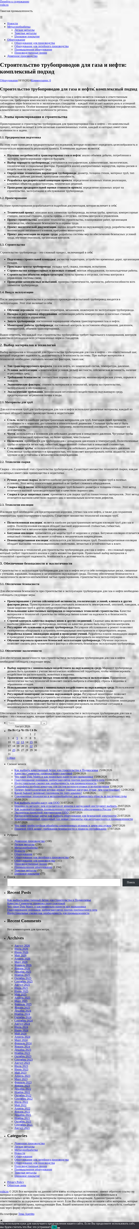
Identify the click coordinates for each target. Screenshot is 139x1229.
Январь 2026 (22, 968)
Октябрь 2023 (22, 1056)
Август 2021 (22, 1128)
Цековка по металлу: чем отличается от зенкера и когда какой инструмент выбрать (65, 806)
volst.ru (4, 4)
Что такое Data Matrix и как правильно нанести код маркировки (53, 776)
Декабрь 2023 (22, 1049)
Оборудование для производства (34, 860)
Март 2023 (21, 1079)
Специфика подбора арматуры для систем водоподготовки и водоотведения (61, 786)
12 (17, 742)
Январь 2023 (22, 1085)
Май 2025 (20, 994)
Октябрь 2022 (22, 1095)
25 (13, 750)
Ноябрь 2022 (22, 1092)
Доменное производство (29, 841)
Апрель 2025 (22, 997)
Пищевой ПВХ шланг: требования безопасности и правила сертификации (60, 828)
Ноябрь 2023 (22, 1053)
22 (31, 746)
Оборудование (9, 80)
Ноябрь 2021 (22, 1118)
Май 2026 (20, 955)
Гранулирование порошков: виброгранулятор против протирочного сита (59, 779)
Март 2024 (21, 1040)
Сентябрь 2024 (23, 1020)
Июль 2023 (21, 1066)
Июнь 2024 (21, 1030)
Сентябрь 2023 (23, 1059)
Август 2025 (22, 984)
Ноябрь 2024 (22, 1014)
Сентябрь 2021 (23, 1124)
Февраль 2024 (22, 1043)
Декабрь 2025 (22, 971)
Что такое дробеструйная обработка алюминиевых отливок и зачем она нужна (62, 825)
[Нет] (58, 1227)
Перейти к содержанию (14, 1)
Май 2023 (20, 1072)
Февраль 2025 (22, 1004)
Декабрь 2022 (22, 1088)
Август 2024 (22, 1023)
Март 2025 (21, 1001)
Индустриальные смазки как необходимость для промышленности (55, 783)
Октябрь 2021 (22, 1121)
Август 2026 (22, 945)
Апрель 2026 (22, 958)
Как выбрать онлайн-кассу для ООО (37, 802)
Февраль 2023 (22, 1082)
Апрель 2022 (22, 1108)
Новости (19, 850)
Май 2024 (20, 1033)
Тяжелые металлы (25, 870)
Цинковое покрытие (27, 873)
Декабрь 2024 (22, 1010)
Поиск (11, 876)
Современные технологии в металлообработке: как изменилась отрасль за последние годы (70, 796)
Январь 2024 (22, 1046)
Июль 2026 (21, 948)
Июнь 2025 (21, 991)
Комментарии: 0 (41, 80)
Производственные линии (30, 863)
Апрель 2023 (22, 1075)
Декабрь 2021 (22, 1114)
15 (31, 742)
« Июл (11, 757)
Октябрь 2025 (22, 978)
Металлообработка (26, 847)
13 (22, 742)
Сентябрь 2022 (23, 1098)
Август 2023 (22, 1062)
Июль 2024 (21, 1027)
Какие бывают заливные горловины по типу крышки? (48, 792)
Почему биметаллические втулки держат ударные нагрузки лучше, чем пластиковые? (67, 789)
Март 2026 (21, 961)
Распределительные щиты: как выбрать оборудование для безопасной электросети (65, 815)
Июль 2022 (21, 1101)
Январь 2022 (22, 1111)
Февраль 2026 (22, 965)
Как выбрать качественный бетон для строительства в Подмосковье (56, 770)
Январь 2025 (22, 1007)
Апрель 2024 (22, 1036)
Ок (54, 1227)
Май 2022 (20, 1105)
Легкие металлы (24, 844)
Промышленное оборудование (33, 867)
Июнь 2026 (21, 952)
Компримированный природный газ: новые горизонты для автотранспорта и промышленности (73, 819)
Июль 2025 (21, 987)
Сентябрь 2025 (23, 981)
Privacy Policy (15, 1182)
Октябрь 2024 (22, 1017)
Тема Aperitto (26, 1213)
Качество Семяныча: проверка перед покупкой (43, 773)
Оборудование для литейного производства (41, 857)
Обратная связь (16, 1185)
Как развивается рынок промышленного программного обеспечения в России (62, 809)
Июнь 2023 (21, 1069)
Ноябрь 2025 (22, 974)
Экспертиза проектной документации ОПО (41, 812)
